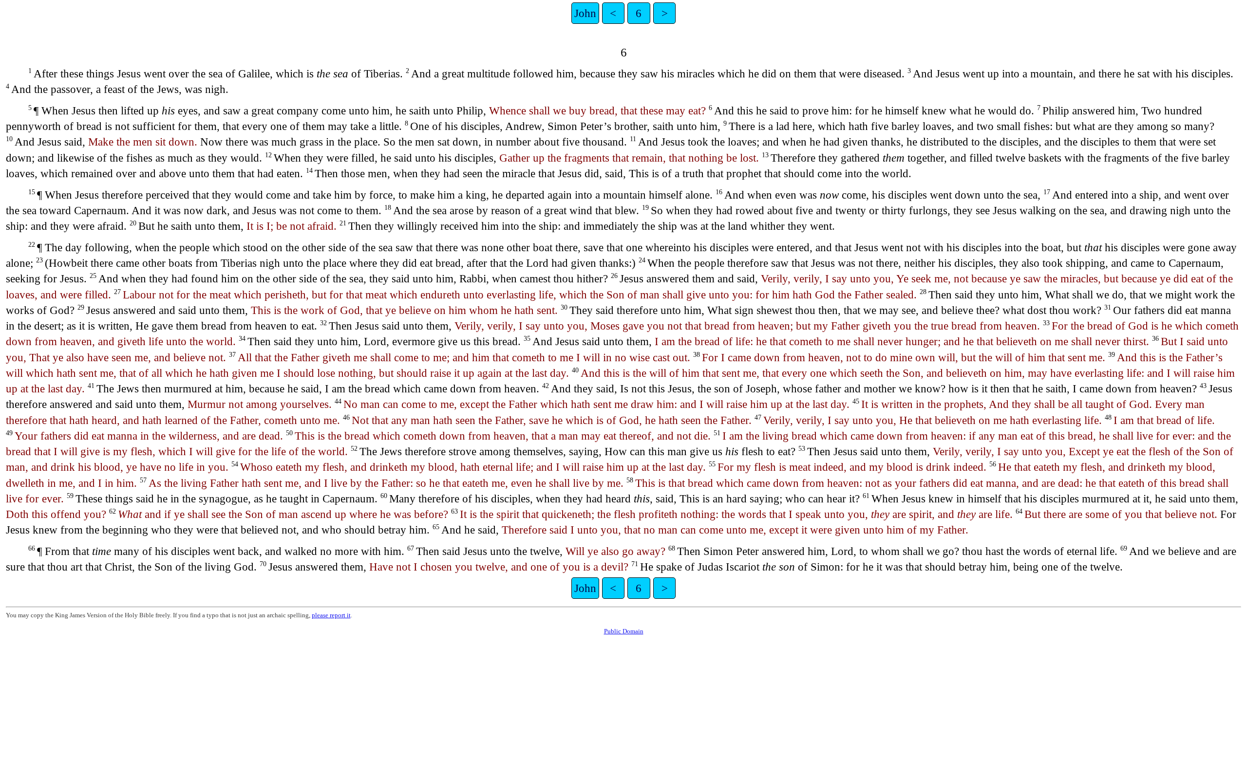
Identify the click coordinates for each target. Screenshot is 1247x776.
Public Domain (623, 631)
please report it (331, 615)
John (585, 13)
